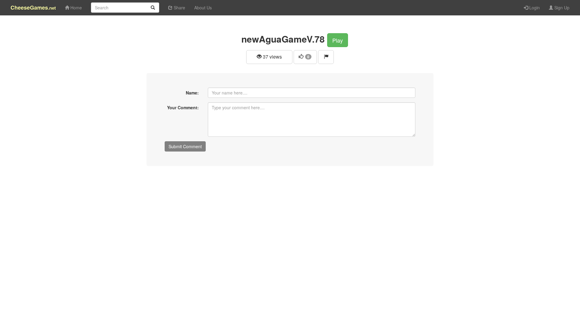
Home (75, 8)
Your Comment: (183, 107)
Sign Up (561, 8)
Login (534, 8)
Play (337, 40)
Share (178, 8)
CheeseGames (33, 7)
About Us (203, 8)
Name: (192, 93)
